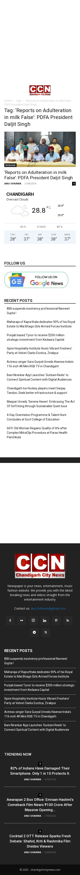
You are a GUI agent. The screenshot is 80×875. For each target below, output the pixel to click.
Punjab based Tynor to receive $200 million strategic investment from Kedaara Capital (35, 337)
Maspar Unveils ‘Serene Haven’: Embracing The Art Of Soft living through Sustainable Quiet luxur (41, 404)
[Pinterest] (56, 620)
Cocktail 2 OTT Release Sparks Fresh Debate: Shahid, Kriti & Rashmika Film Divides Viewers (40, 841)
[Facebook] (10, 620)
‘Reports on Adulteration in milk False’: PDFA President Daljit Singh (38, 175)
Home (8, 100)
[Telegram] (34, 632)
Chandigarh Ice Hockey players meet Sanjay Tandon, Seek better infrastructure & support (37, 391)
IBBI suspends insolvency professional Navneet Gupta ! (38, 311)
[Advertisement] (40, 42)
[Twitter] (46, 632)
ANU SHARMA (12, 183)
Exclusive (10, 165)
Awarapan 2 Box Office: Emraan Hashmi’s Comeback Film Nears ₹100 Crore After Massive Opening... (40, 804)
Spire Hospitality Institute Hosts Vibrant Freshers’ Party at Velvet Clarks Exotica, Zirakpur (39, 351)
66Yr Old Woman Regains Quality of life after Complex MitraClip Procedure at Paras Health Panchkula (37, 432)
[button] (7, 90)
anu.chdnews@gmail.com (48, 608)
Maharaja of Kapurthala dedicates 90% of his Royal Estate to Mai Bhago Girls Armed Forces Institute (41, 324)
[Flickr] (21, 620)
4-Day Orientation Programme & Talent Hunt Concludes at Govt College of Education (36, 417)
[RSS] (68, 620)
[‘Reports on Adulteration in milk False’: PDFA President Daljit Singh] (40, 149)
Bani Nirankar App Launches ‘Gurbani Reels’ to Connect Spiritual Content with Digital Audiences (39, 377)
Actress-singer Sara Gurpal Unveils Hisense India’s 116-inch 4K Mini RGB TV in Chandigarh (40, 364)
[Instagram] (33, 620)
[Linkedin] (45, 620)
